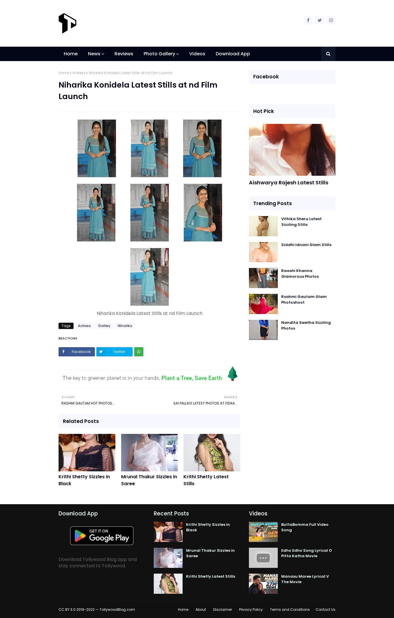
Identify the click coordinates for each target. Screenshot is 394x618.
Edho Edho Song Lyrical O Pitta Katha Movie (306, 553)
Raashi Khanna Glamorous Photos (300, 273)
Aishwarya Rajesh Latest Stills (288, 182)
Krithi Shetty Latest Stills (206, 480)
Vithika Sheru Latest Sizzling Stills (301, 221)
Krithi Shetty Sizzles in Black (84, 480)
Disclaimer (222, 609)
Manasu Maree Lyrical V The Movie (305, 579)
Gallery (104, 325)
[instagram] (331, 20)
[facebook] (308, 20)
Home (64, 72)
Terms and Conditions (290, 609)
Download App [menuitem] (233, 53)
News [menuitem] (94, 53)
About (201, 609)
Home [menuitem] (71, 53)
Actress (78, 72)
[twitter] (319, 20)
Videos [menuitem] (197, 53)
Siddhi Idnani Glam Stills (306, 244)
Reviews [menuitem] (124, 53)
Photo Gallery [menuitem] (159, 53)
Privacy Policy (251, 609)
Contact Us (325, 609)
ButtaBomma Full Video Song (305, 527)
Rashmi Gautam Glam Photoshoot (304, 299)
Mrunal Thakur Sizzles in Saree (149, 480)
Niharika (125, 325)
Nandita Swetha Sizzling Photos (306, 325)
